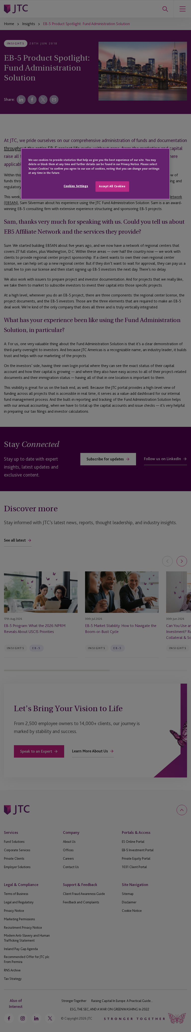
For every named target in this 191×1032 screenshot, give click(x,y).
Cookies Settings (76, 186)
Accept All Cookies (112, 186)
